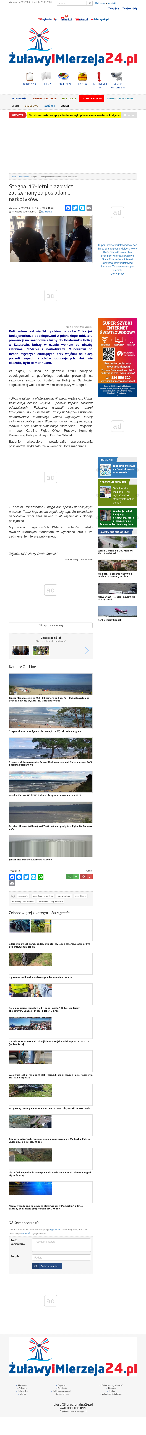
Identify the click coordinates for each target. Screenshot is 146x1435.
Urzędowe (31, 106)
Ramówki (49, 106)
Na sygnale (69, 98)
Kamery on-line (61, 1393)
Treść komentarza (18, 1242)
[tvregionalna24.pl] (47, 17)
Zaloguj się (113, 8)
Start (14, 176)
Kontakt (112, 3)
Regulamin (61, 1388)
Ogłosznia (22, 1388)
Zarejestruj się (129, 8)
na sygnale (23, 896)
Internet (22, 1393)
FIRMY (47, 84)
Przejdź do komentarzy (52, 625)
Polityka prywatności (61, 1391)
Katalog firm (22, 1391)
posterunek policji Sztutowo (51, 901)
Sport (15, 106)
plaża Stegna (80, 896)
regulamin (26, 1233)
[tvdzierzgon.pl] (100, 17)
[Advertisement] (73, 146)
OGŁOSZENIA (29, 84)
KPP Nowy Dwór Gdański (23, 901)
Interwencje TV (92, 98)
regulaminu (55, 1229)
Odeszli (65, 106)
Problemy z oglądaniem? (111, 1385)
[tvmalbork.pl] (66, 17)
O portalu (61, 1385)
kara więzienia (64, 896)
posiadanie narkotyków (43, 896)
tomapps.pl (81, 1411)
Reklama (100, 3)
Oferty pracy (117, 273)
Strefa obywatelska (120, 98)
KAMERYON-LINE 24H (118, 85)
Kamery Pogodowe (45, 98)
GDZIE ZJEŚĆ (65, 84)
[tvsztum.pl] (81, 17)
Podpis (15, 1256)
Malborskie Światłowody (111, 1393)
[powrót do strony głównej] (73, 46)
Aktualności (19, 98)
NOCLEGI (82, 84)
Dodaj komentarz (49, 1266)
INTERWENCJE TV (100, 85)
